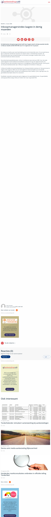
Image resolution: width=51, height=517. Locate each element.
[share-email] (32, 39)
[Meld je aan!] (10, 378)
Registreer (5, 357)
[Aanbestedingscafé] (13, 2)
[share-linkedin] (22, 39)
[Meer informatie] (10, 327)
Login (45, 357)
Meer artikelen (4, 482)
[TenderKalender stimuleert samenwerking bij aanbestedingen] (25, 415)
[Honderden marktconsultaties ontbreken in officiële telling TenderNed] (25, 466)
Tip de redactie (9, 343)
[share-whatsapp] (29, 39)
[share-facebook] (25, 39)
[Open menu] (49, 2)
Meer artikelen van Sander (8, 310)
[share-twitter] (18, 39)
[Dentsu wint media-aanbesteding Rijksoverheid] (25, 440)
